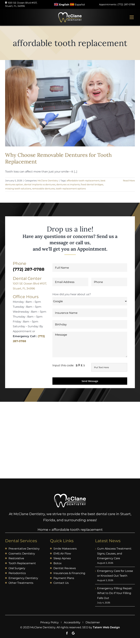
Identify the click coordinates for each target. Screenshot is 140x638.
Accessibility (72, 622)
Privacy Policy (49, 622)
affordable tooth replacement (83, 180)
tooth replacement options (71, 188)
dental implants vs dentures (39, 184)
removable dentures (43, 188)
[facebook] (67, 633)
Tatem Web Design (106, 627)
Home (43, 530)
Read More (129, 180)
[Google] (73, 633)
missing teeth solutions (18, 188)
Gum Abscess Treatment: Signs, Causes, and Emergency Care (114, 553)
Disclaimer (93, 622)
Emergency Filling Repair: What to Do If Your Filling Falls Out (114, 593)
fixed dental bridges (92, 184)
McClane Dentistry (48, 180)
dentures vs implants (68, 184)
